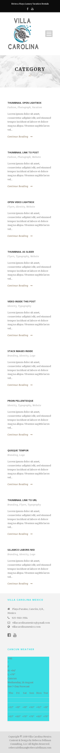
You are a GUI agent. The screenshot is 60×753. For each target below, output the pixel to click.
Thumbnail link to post (23, 152)
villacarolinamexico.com (26, 626)
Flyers (11, 206)
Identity (20, 206)
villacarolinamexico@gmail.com (31, 622)
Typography (22, 256)
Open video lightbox (21, 202)
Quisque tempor (18, 450)
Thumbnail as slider (21, 251)
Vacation (37, 107)
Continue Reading (18, 136)
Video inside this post (22, 301)
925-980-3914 (20, 617)
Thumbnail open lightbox (24, 102)
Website (36, 157)
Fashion (12, 107)
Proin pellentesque (20, 400)
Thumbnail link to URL (22, 500)
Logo (32, 355)
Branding (13, 355)
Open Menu (48, 33)
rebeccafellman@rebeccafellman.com (30, 747)
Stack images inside (20, 351)
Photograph (24, 107)
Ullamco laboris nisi (21, 549)
